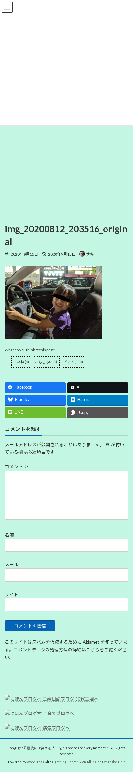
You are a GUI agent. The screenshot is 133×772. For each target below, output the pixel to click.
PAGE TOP (123, 741)
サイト (11, 594)
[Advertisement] (66, 143)
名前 (9, 534)
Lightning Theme (65, 762)
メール (11, 564)
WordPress (35, 762)
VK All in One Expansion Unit (103, 762)
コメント (16, 466)
